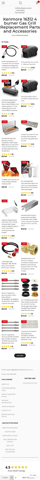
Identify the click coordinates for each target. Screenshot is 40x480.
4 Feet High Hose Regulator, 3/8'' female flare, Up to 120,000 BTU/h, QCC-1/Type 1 (9, 265)
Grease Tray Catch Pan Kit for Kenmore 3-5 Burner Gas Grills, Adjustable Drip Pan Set (29, 138)
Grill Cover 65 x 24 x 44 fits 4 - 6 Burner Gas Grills (29, 63)
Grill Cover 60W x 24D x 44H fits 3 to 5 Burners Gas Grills (29, 98)
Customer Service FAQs (9, 389)
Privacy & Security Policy (9, 395)
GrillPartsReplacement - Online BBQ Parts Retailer (20, 10)
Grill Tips (10, 445)
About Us (5, 384)
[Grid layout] (12, 477)
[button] (8, 73)
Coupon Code (10, 431)
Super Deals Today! (10, 435)
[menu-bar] (3, 3)
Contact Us (6, 410)
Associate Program (10, 428)
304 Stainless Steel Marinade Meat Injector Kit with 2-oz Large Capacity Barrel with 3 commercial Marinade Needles (29, 185)
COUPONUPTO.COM (30, 383)
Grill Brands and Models (10, 440)
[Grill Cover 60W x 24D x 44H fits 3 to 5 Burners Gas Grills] (29, 86)
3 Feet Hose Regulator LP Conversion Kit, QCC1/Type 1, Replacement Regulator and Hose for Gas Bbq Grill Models (10, 65)
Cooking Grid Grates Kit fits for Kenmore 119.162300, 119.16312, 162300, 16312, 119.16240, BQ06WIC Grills (29, 335)
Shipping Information (7, 401)
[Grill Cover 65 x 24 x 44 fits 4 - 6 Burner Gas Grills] (29, 52)
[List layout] (16, 477)
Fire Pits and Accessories (10, 450)
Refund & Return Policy (8, 415)
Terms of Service (8, 406)
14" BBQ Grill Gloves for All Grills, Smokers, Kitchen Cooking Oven (10, 182)
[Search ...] (20, 2)
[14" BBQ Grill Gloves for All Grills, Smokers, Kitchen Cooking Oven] (10, 168)
